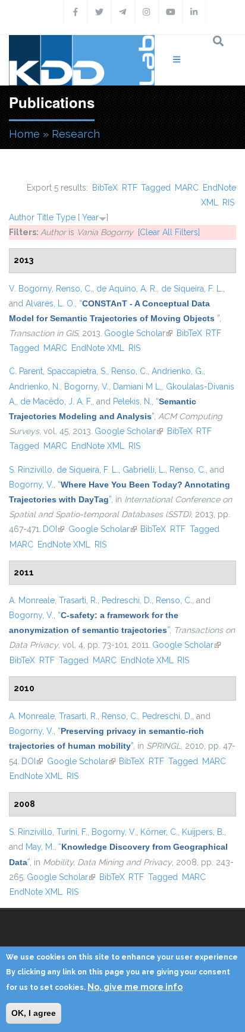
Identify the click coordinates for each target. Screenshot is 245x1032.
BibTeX (105, 187)
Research (76, 134)
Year (90, 217)
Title (45, 217)
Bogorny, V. (86, 386)
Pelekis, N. (132, 401)
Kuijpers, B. (203, 832)
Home (24, 134)
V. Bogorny (30, 288)
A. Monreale (32, 600)
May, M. (40, 846)
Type (66, 217)
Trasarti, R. (78, 600)
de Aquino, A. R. (126, 288)
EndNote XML (97, 348)
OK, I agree (33, 1013)
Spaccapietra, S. (77, 371)
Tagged (156, 187)
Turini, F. (71, 832)
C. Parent (26, 371)
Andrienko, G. (177, 371)
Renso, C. (74, 288)
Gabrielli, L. (143, 469)
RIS (228, 202)
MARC (187, 187)
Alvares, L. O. (50, 303)
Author (21, 217)
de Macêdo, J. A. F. (56, 401)
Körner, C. (159, 832)
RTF (129, 187)
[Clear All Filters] (169, 232)
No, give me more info (135, 987)
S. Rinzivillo (30, 469)
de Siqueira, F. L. (192, 288)
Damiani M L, (137, 386)
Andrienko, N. (34, 386)
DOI (53, 529)
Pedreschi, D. (127, 600)
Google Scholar (138, 333)
